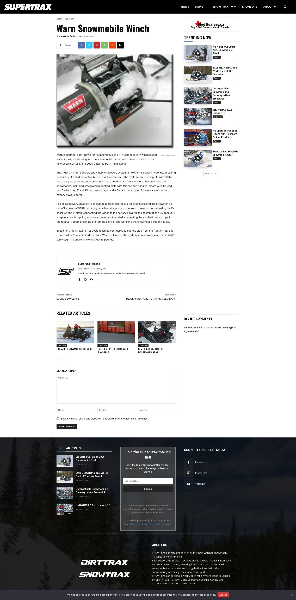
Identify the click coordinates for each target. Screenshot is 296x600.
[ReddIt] (112, 45)
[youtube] (91, 278)
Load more (210, 173)
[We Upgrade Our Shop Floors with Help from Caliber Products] (198, 137)
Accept (223, 594)
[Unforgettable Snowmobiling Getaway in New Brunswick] (198, 95)
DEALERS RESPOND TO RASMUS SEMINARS (151, 298)
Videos (217, 57)
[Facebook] (81, 45)
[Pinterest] (97, 45)
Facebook (201, 462)
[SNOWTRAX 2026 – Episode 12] (198, 116)
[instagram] (85, 278)
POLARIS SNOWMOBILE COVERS (74, 349)
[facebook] (79, 278)
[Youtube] (188, 483)
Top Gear (69, 18)
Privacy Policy (138, 524)
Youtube (200, 483)
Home (59, 18)
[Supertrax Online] (66, 271)
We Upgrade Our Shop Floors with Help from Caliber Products (225, 134)
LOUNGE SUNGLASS (68, 298)
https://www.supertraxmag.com (92, 268)
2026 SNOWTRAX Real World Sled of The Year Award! (225, 71)
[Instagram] (188, 473)
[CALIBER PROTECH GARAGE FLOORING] (116, 332)
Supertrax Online (68, 36)
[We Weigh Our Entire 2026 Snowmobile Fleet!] (198, 53)
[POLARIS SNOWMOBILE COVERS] (75, 332)
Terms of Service (158, 524)
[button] (285, 7)
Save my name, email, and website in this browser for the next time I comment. (105, 418)
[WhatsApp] (104, 45)
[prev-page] (59, 360)
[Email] (120, 45)
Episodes (218, 117)
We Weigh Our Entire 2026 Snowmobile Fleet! (224, 50)
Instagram (201, 473)
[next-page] (64, 360)
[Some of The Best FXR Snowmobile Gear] (198, 158)
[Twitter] (89, 45)
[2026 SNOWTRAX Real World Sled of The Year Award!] (198, 74)
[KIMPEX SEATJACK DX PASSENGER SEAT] (157, 332)
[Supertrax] (30, 6)
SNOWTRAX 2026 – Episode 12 (93, 505)
